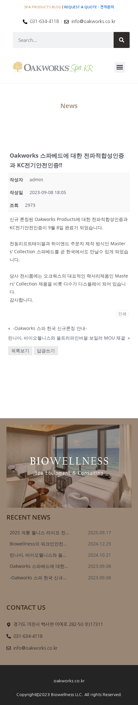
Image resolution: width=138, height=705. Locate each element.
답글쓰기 (46, 351)
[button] (120, 67)
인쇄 (122, 314)
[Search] (122, 40)
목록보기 (20, 351)
